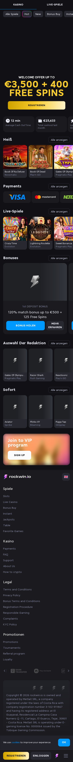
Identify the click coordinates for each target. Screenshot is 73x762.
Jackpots (9, 519)
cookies (15, 742)
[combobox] (66, 477)
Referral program (14, 653)
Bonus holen (25, 325)
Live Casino (10, 502)
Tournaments (11, 648)
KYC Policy (10, 624)
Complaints (10, 618)
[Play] (15, 157)
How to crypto (12, 572)
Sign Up (19, 455)
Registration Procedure (18, 607)
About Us (9, 566)
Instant (7, 513)
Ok (64, 742)
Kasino (18, 4)
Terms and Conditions (17, 589)
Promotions (10, 642)
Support (8, 560)
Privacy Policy (11, 595)
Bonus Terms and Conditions (21, 601)
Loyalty (7, 659)
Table (6, 525)
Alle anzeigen (59, 140)
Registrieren (36, 105)
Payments (9, 548)
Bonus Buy (9, 508)
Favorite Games (13, 531)
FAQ (5, 554)
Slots (6, 496)
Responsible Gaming (16, 613)
